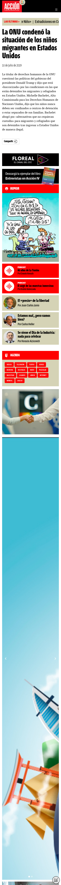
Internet (43, 375)
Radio (32, 370)
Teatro (31, 365)
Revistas (10, 370)
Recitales (21, 370)
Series (41, 365)
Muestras (10, 375)
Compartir (8, 141)
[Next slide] (55, 658)
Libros (32, 375)
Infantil (9, 381)
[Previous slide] (6, 658)
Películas (42, 370)
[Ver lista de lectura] (56, 880)
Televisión (20, 365)
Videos (9, 365)
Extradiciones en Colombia (40, 22)
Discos (19, 381)
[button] (29, 876)
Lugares (22, 375)
